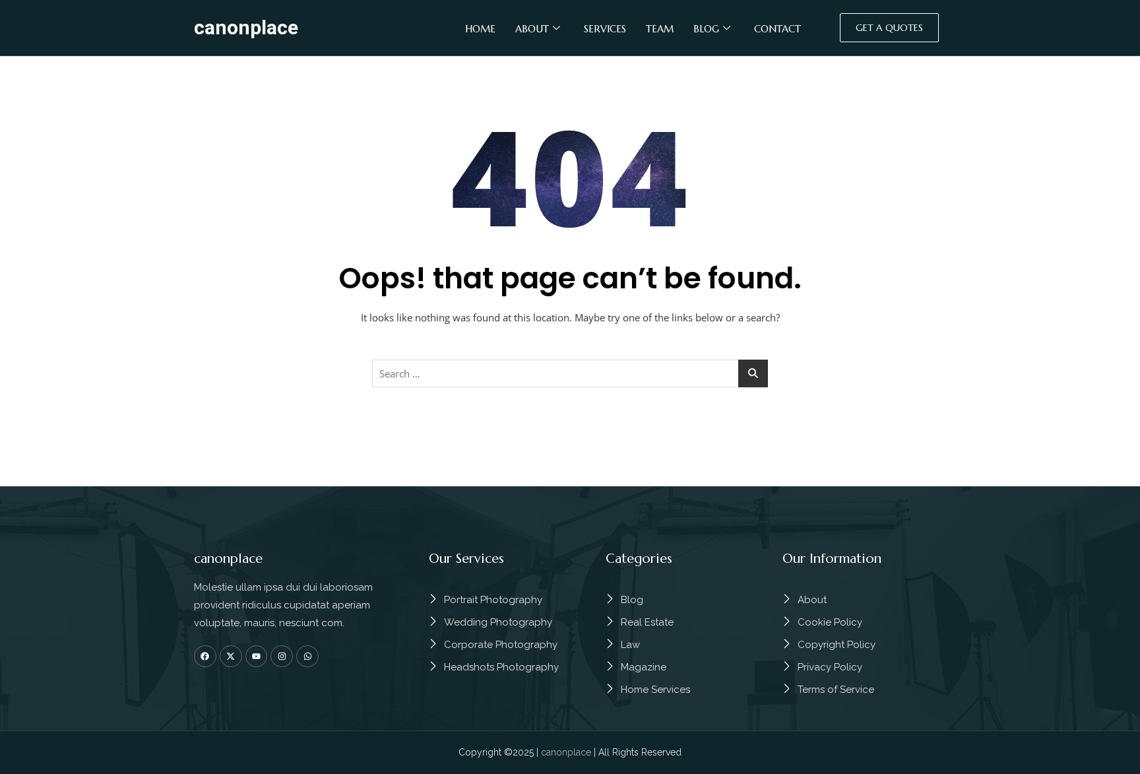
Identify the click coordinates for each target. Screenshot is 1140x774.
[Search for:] (570, 373)
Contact (777, 28)
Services (605, 28)
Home (480, 28)
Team (660, 28)
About (532, 28)
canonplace (246, 27)
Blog (706, 28)
